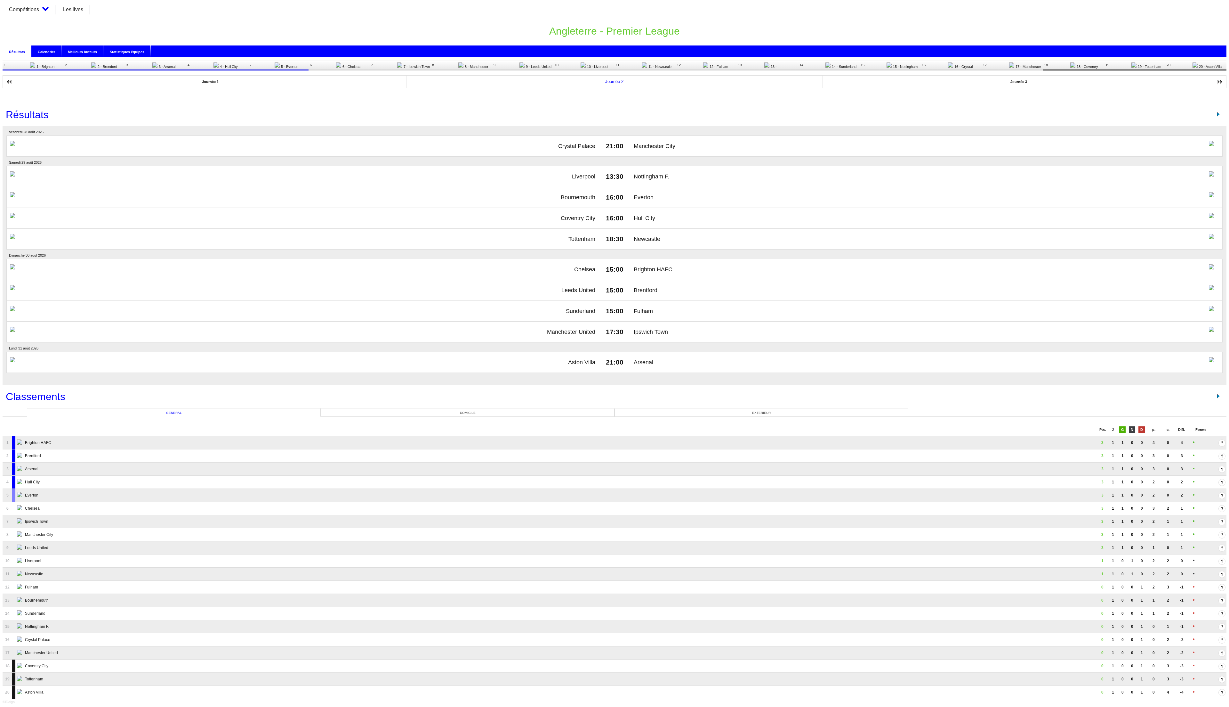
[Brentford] (20, 455)
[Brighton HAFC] (20, 442)
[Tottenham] (20, 679)
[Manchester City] (20, 534)
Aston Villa (581, 362)
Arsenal (643, 362)
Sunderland (580, 311)
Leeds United (578, 290)
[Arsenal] (20, 469)
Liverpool (583, 176)
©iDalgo (9, 702)
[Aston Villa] (20, 692)
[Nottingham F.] (20, 626)
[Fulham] (20, 587)
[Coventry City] (20, 666)
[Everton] (20, 495)
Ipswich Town (651, 332)
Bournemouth (578, 197)
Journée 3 (1018, 82)
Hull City (644, 218)
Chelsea (584, 269)
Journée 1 (210, 82)
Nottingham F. (651, 176)
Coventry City (578, 218)
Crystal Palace (576, 146)
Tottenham (581, 239)
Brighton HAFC (653, 269)
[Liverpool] (20, 561)
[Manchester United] (20, 652)
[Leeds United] (20, 547)
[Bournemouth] (20, 600)
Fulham (643, 311)
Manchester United (571, 332)
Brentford (645, 290)
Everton (644, 197)
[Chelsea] (20, 508)
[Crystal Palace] (20, 639)
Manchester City (654, 146)
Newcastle (647, 239)
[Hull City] (20, 482)
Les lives (73, 9)
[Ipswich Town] (20, 521)
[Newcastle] (20, 574)
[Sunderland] (20, 613)
